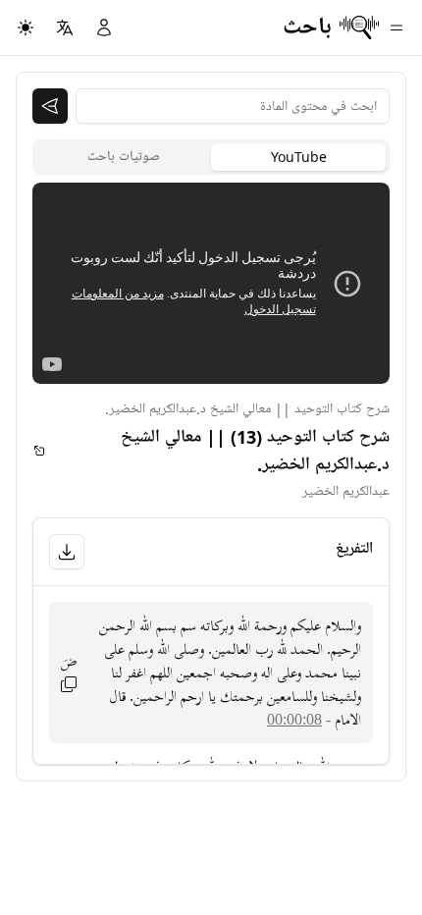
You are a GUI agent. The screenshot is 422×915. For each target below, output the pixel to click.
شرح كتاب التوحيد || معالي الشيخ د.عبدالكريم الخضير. (247, 409)
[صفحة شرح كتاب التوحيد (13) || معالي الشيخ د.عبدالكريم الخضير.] (38, 450)
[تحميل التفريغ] (66, 551)
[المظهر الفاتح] (25, 27)
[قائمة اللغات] (64, 27)
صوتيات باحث (123, 156)
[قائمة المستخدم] (104, 27)
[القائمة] (396, 27)
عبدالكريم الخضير (346, 491)
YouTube (299, 156)
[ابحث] (50, 106)
